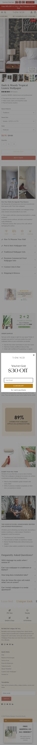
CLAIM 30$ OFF (18, 386)
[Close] (34, 355)
